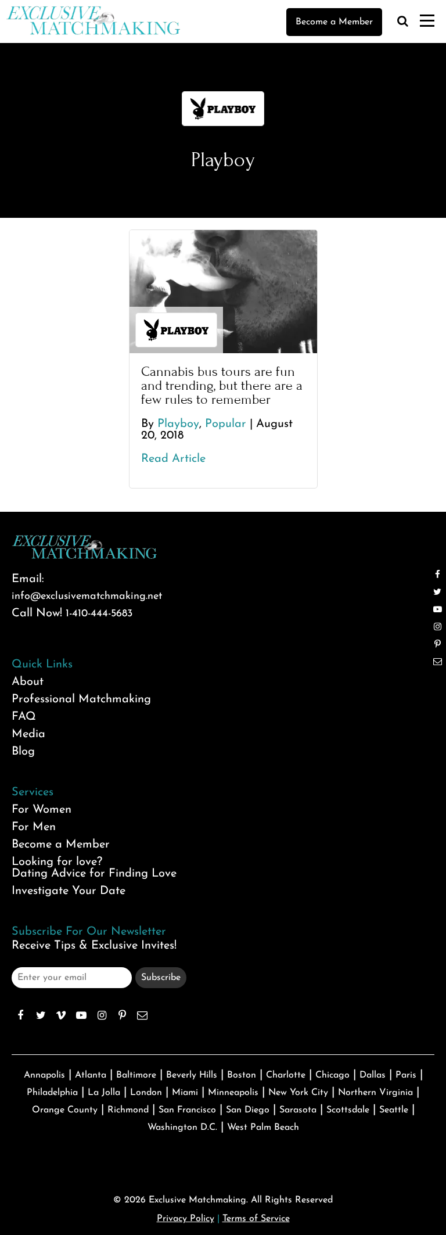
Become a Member (334, 22)
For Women (41, 810)
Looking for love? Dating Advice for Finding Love (94, 867)
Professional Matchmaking (81, 699)
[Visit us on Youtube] (81, 1015)
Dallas (372, 1075)
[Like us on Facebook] (20, 1015)
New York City (298, 1092)
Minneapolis (233, 1092)
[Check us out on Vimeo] (61, 1015)
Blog (23, 751)
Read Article (173, 459)
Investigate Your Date (68, 891)
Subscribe (161, 977)
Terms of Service (256, 1218)
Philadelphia (52, 1092)
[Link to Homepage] (93, 32)
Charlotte (285, 1075)
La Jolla (104, 1092)
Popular (225, 424)
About (28, 682)
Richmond (128, 1110)
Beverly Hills (191, 1075)
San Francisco (187, 1110)
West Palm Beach (263, 1127)
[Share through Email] (142, 1015)
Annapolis (44, 1075)
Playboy (178, 424)
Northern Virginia (375, 1092)
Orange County (65, 1110)
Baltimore (136, 1075)
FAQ (24, 717)
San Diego (247, 1110)
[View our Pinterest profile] (122, 1015)
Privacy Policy (185, 1218)
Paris (405, 1075)
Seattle (393, 1110)
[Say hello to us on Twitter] (40, 1015)
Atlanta (90, 1075)
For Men (34, 827)
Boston (241, 1075)
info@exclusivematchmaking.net (87, 596)
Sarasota (297, 1110)
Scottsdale (347, 1110)
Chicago (332, 1075)
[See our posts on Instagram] (101, 1015)
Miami (185, 1092)
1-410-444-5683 (99, 614)
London (146, 1092)
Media (28, 734)
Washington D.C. (182, 1127)
